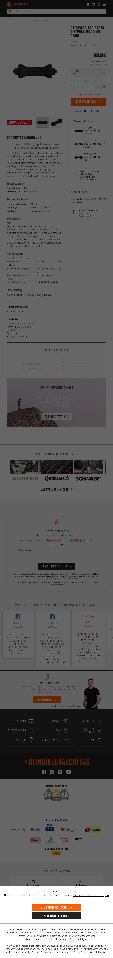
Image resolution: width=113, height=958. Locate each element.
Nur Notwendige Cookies (56, 916)
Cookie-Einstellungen (91, 895)
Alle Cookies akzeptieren (54, 907)
